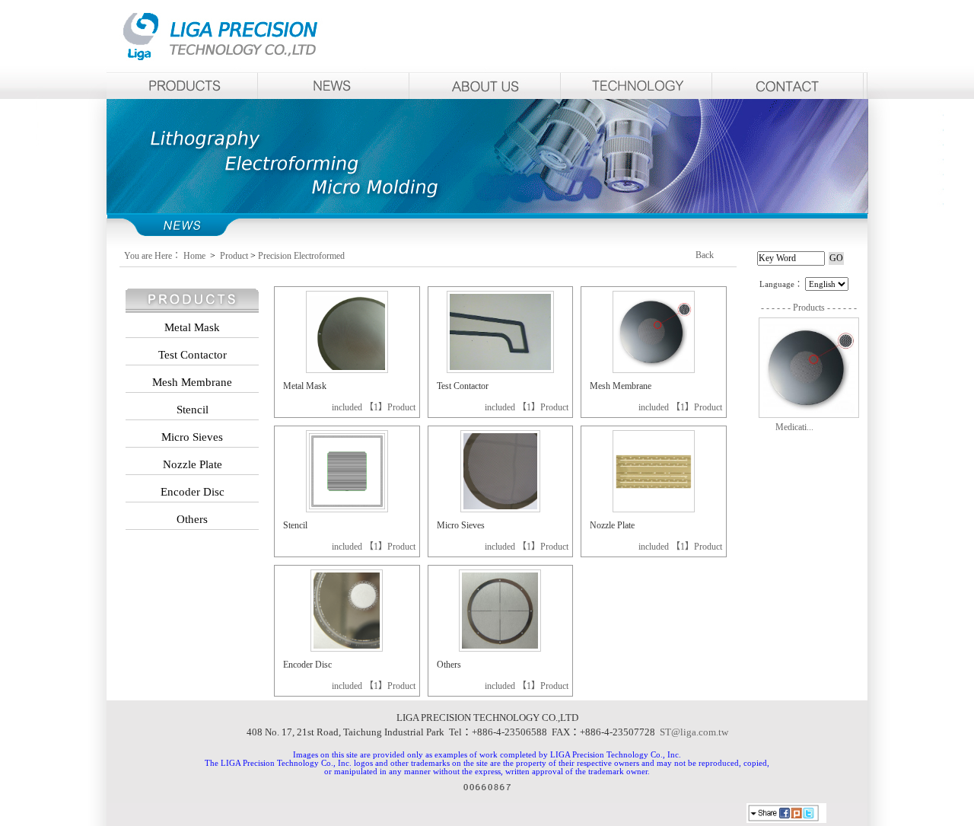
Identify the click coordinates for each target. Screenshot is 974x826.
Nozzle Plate (612, 525)
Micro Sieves (461, 525)
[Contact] (788, 85)
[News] (333, 85)
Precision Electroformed (301, 255)
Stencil (295, 525)
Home (195, 255)
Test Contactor (463, 386)
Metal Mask (304, 386)
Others (449, 664)
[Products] (182, 85)
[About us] (485, 85)
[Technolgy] (636, 85)
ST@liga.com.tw (694, 732)
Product (234, 255)
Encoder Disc (307, 664)
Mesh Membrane (620, 386)
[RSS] (837, 814)
